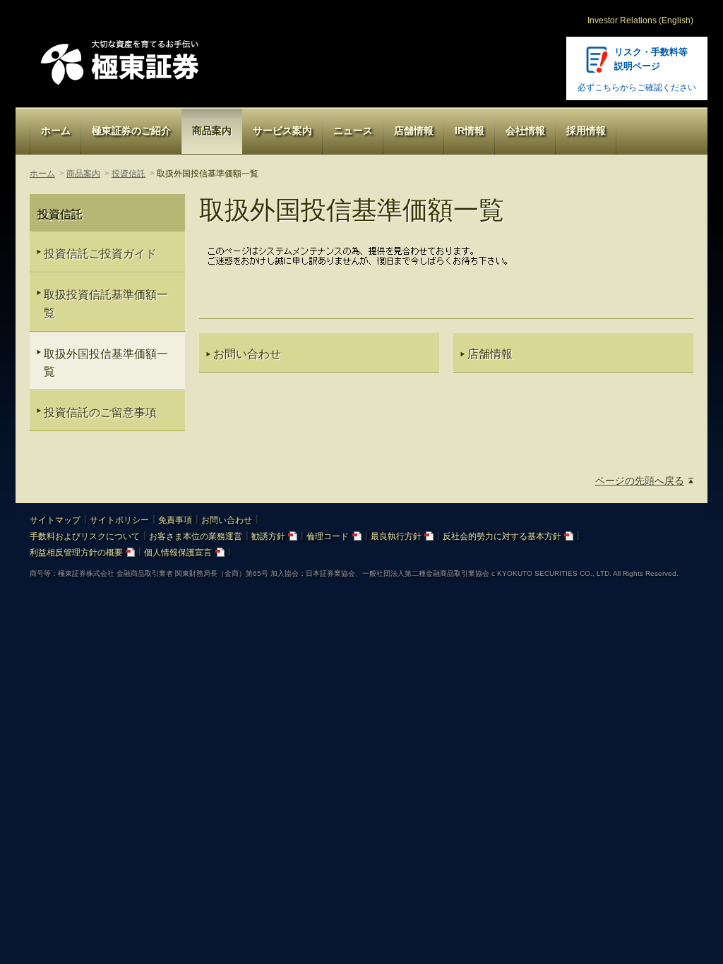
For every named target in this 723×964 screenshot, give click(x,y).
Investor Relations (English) (640, 20)
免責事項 (175, 520)
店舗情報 (414, 130)
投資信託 (128, 174)
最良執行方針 (396, 536)
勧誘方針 (268, 536)
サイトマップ (55, 520)
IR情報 (469, 130)
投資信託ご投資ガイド (100, 254)
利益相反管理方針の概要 (76, 553)
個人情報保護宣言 (178, 553)
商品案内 (212, 130)
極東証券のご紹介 (131, 130)
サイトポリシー (119, 520)
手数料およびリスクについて (85, 536)
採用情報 (586, 130)
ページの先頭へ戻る (639, 480)
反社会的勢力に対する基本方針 (502, 536)
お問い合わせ (226, 520)
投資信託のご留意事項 (100, 412)
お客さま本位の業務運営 (195, 536)
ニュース (353, 130)
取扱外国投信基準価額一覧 (106, 363)
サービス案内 (282, 130)
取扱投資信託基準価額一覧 (106, 303)
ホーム (56, 130)
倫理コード (327, 536)
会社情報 (525, 130)
